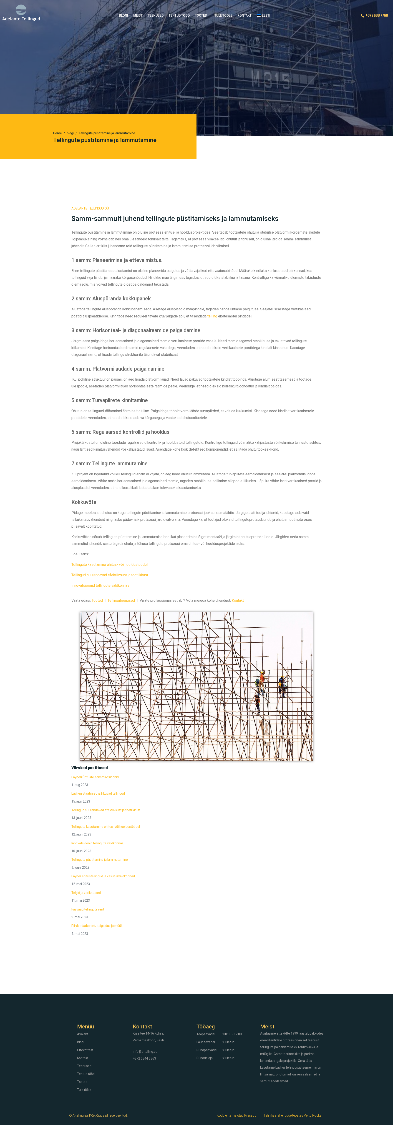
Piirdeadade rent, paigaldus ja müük (97, 926)
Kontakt (244, 15)
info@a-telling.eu (145, 1051)
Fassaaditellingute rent (87, 909)
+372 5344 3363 (144, 1058)
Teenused (156, 15)
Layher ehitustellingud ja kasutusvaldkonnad (103, 876)
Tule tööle (223, 15)
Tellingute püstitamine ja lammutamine (99, 859)
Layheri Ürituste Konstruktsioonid (95, 777)
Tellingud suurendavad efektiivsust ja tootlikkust (109, 575)
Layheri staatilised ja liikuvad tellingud (98, 793)
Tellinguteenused (121, 600)
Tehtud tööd (179, 15)
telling (212, 316)
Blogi (123, 15)
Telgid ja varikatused (86, 893)
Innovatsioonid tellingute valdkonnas (100, 585)
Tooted (201, 15)
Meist (138, 15)
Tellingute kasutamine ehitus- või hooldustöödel (109, 564)
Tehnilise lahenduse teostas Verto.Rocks (292, 1115)
